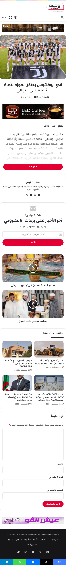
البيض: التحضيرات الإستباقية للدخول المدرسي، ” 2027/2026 (18, 363)
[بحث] (62, 17)
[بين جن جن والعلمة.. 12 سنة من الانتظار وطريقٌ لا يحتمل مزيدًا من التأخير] (17, 383)
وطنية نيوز (43, 97)
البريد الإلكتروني (56, 477)
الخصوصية (44, 539)
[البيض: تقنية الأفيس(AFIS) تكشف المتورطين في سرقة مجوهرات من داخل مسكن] (49, 383)
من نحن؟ (54, 539)
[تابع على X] (37, 97)
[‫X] (35, 195)
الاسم (61, 464)
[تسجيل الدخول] (15, 17)
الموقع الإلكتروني (55, 490)
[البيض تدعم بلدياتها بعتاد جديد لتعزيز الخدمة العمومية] (49, 349)
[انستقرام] (27, 195)
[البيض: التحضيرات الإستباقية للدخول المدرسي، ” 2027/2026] (17, 349)
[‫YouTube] (31, 195)
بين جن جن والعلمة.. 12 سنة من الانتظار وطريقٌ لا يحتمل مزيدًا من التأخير (18, 397)
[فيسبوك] (39, 195)
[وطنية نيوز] (55, 7)
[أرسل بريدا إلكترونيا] (35, 97)
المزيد (34, 167)
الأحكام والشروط (31, 539)
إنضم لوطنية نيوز (15, 539)
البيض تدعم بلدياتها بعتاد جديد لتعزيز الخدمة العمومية (49, 361)
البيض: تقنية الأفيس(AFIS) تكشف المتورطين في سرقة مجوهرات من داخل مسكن (50, 397)
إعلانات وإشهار (33, 544)
